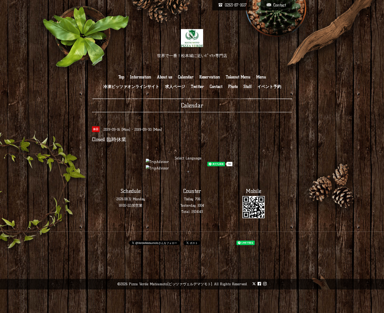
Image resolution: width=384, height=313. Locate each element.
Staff (248, 86)
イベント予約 (269, 86)
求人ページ (175, 86)
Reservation (209, 77)
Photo (233, 86)
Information (140, 77)
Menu (261, 77)
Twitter (197, 86)
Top (121, 77)
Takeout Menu (238, 77)
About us (164, 77)
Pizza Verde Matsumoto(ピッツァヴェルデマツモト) (170, 284)
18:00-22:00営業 (130, 205)
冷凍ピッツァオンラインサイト (131, 86)
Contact (216, 86)
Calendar (186, 77)
